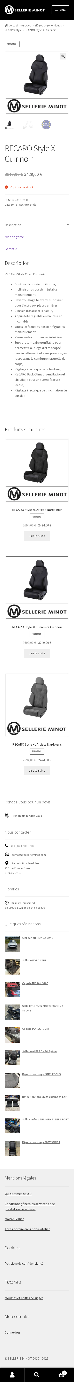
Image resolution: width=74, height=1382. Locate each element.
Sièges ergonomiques (48, 25)
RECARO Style (13, 30)
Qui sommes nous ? (18, 1194)
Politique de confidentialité (24, 1263)
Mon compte (12, 1375)
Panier (57, 1371)
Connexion (12, 1332)
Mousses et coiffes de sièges (24, 1298)
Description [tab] (13, 225)
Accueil (13, 25)
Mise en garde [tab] (14, 237)
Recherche (37, 1375)
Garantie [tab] (11, 249)
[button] (63, 56)
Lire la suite (37, 536)
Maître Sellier (14, 1219)
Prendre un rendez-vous (27, 816)
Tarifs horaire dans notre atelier (27, 1229)
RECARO (26, 25)
